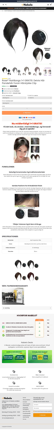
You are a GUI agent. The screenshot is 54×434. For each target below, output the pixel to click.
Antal (3, 106)
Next (50, 40)
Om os (24, 419)
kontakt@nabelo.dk (8, 418)
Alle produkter (26, 399)
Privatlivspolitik (26, 413)
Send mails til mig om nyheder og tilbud (43, 411)
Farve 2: (7, 101)
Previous (4, 40)
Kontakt (25, 402)
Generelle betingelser (26, 408)
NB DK (10, 426)
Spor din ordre (26, 411)
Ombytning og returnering (26, 416)
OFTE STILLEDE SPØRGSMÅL (26, 404)
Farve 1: (7, 95)
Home (24, 397)
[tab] (27, 308)
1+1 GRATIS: (33, 95)
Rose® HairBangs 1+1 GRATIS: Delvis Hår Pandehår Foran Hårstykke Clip (20, 10)
